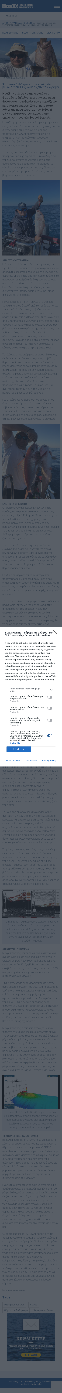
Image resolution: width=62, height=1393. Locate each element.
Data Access (31, 760)
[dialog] (31, 696)
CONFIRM (19, 749)
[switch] (49, 697)
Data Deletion (13, 760)
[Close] (56, 633)
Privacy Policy (49, 760)
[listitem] (31, 690)
